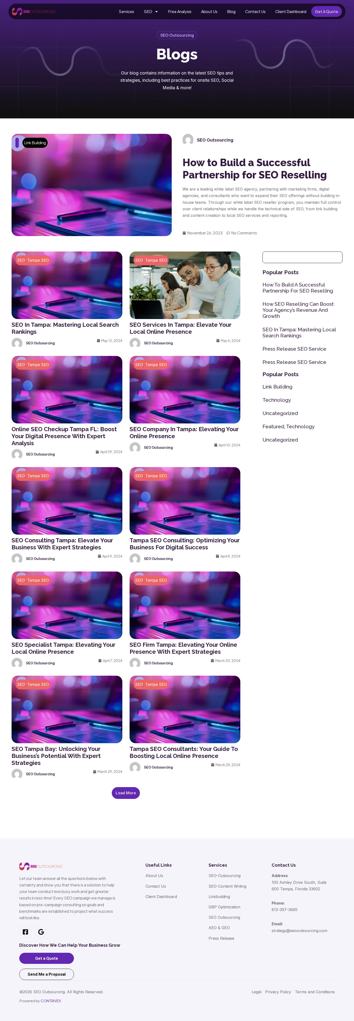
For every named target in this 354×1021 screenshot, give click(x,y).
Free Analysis (179, 11)
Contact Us (255, 11)
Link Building (35, 142)
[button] (126, 793)
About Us (209, 11)
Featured (273, 426)
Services (126, 11)
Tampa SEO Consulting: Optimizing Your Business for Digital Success (184, 544)
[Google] (41, 932)
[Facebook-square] (25, 932)
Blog (231, 11)
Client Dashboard (290, 11)
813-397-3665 (284, 909)
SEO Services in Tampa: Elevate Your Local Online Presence (180, 328)
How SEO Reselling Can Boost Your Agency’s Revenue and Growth (298, 310)
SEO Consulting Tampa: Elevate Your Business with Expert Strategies (62, 544)
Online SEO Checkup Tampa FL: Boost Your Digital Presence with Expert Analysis (64, 436)
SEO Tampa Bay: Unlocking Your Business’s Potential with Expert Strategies (56, 755)
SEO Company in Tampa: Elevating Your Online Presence (184, 433)
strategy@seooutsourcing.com (299, 930)
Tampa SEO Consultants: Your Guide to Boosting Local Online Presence (184, 752)
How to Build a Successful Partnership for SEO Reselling (255, 169)
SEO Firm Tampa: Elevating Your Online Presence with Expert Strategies (183, 648)
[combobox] (302, 257)
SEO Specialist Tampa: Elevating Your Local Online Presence (63, 648)
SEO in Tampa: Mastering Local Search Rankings (299, 333)
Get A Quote (326, 11)
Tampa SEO (38, 260)
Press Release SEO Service (294, 349)
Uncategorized (280, 413)
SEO (148, 11)
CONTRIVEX (51, 1000)
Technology (276, 400)
